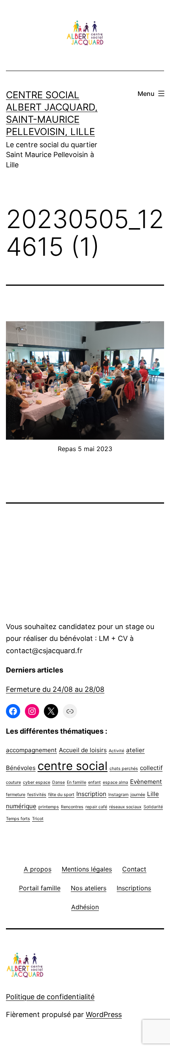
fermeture (15, 794)
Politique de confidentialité (50, 997)
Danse (58, 782)
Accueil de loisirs (83, 750)
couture (13, 782)
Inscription (91, 794)
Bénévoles (21, 768)
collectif (151, 768)
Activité (116, 750)
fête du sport (61, 794)
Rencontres (72, 806)
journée (137, 794)
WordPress (104, 1014)
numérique (21, 806)
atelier (135, 750)
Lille (153, 794)
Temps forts (18, 818)
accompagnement (31, 750)
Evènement (146, 781)
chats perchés (124, 768)
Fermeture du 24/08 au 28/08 (55, 689)
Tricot (37, 818)
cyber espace (36, 782)
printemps (48, 806)
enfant (94, 782)
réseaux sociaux (125, 806)
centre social (73, 766)
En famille (76, 782)
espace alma (115, 782)
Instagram (118, 794)
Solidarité (153, 806)
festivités (36, 794)
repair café (96, 806)
